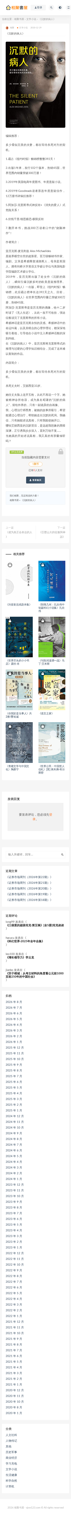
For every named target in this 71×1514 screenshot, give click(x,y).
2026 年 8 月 (14, 1002)
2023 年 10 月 (15, 1196)
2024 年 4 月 (14, 1162)
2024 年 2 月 (14, 1173)
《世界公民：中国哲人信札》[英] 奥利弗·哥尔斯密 (51, 769)
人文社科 (11, 1435)
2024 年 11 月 (15, 1122)
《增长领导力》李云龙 (20, 957)
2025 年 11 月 (15, 1053)
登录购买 (36, 480)
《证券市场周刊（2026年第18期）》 (29, 900)
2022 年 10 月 (15, 1264)
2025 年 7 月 (14, 1076)
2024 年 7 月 (14, 1144)
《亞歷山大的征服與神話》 (52, 534)
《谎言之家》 (46, 713)
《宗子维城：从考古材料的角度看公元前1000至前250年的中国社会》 (35, 975)
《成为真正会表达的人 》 (19, 534)
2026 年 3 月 (14, 1030)
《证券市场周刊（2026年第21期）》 (29, 882)
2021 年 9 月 (14, 1339)
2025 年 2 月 (14, 1104)
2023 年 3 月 (14, 1236)
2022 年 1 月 (14, 1316)
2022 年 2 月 (14, 1310)
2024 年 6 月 (14, 1150)
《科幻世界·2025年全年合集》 (25, 941)
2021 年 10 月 (15, 1333)
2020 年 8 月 (14, 1407)
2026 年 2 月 (14, 1036)
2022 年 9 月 (14, 1270)
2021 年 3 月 (14, 1373)
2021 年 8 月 (14, 1344)
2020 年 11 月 (15, 1396)
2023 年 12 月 (15, 1184)
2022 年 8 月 (14, 1276)
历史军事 (11, 1452)
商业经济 (11, 1458)
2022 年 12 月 (15, 1253)
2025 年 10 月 (15, 1059)
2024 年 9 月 (14, 1133)
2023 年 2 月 (14, 1241)
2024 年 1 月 (14, 1179)
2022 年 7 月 (14, 1281)
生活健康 (11, 1475)
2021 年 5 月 (14, 1361)
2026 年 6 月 (14, 1013)
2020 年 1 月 (14, 1413)
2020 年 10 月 (15, 1401)
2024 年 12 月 (15, 1116)
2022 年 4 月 (14, 1299)
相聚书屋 (19, 19)
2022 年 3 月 (14, 1304)
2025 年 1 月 (14, 1110)
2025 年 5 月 (14, 1087)
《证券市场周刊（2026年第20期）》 (29, 888)
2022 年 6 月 (14, 1287)
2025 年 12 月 (15, 1047)
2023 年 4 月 (14, 1230)
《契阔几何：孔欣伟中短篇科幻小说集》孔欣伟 (51, 608)
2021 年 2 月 (14, 1379)
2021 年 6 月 (14, 1356)
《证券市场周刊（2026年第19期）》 (29, 894)
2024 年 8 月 (14, 1139)
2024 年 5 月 (14, 1156)
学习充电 (11, 1463)
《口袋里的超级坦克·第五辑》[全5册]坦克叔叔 (35, 925)
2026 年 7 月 (14, 1007)
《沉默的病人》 (29, 500)
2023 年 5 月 (14, 1224)
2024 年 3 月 (14, 1167)
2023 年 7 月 (14, 1213)
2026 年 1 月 (14, 1042)
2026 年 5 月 (14, 1019)
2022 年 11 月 (15, 1259)
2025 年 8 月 (14, 1070)
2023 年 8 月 (14, 1207)
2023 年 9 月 (14, 1202)
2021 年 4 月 (14, 1367)
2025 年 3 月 (14, 1099)
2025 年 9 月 (14, 1064)
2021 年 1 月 (14, 1384)
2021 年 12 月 (15, 1321)
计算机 (10, 1486)
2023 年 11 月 (15, 1190)
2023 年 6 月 (14, 1219)
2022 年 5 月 (14, 1293)
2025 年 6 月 (14, 1082)
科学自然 (11, 1480)
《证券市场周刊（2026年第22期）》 (29, 877)
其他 (8, 1446)
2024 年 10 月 (15, 1127)
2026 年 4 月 (14, 1024)
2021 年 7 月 (14, 1350)
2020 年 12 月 (15, 1390)
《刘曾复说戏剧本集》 (19, 604)
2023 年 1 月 (14, 1247)
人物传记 (11, 1440)
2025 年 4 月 (14, 1093)
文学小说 (31, 19)
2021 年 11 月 (15, 1327)
